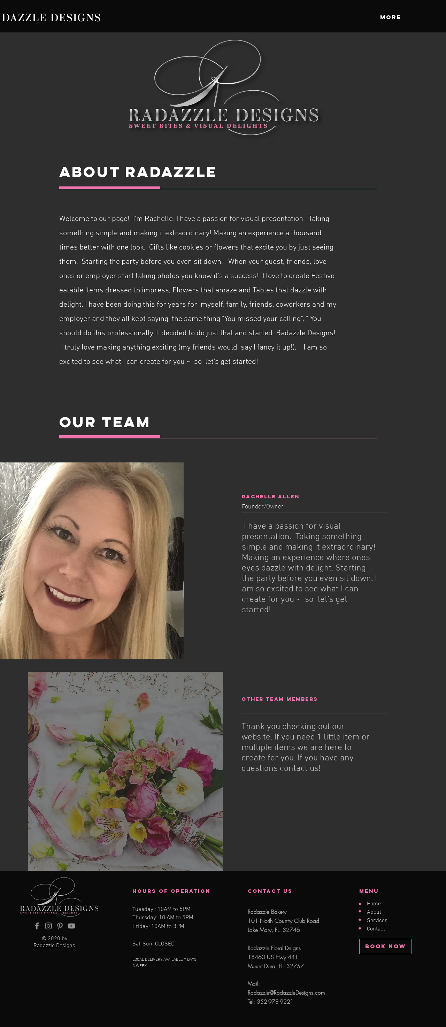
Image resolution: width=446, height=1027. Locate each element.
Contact (376, 929)
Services (377, 920)
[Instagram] (48, 925)
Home (374, 903)
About (374, 912)
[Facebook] (36, 925)
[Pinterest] (59, 925)
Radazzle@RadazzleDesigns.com (286, 992)
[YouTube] (71, 925)
